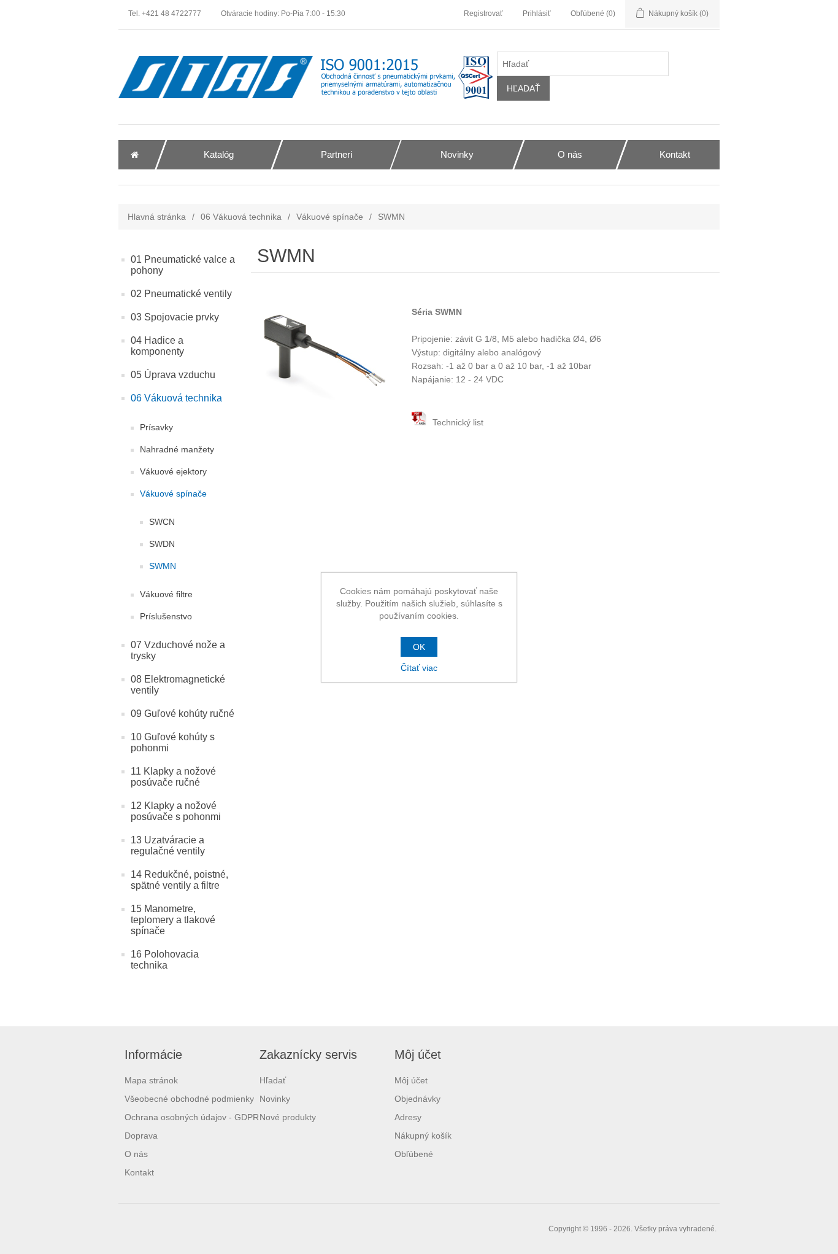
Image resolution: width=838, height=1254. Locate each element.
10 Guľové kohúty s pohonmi (173, 742)
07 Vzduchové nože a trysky (178, 650)
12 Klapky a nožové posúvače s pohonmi (176, 811)
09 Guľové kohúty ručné (182, 713)
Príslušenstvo (166, 616)
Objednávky (417, 1099)
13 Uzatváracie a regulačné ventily (168, 845)
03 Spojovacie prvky (175, 317)
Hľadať (272, 1080)
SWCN (162, 522)
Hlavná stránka (157, 217)
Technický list (456, 422)
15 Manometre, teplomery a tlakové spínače (173, 920)
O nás (136, 1154)
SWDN (162, 544)
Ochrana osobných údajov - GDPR (192, 1117)
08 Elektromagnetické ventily (178, 684)
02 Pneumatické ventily (181, 293)
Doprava (141, 1135)
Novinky (274, 1099)
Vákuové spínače (329, 217)
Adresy (407, 1117)
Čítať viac (419, 668)
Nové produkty (287, 1117)
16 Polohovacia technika (165, 959)
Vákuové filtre (166, 594)
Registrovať (483, 13)
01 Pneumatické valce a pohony (183, 265)
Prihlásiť (537, 13)
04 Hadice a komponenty (157, 346)
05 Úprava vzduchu (173, 375)
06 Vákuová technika (241, 217)
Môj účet (411, 1080)
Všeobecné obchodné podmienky (189, 1099)
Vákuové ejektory (173, 471)
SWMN (162, 566)
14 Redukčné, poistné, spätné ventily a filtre (179, 880)
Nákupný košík (423, 1135)
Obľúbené (413, 1154)
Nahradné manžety (177, 449)
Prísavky (156, 427)
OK (419, 647)
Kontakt (139, 1172)
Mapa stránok (151, 1080)
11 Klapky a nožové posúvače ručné (173, 777)
